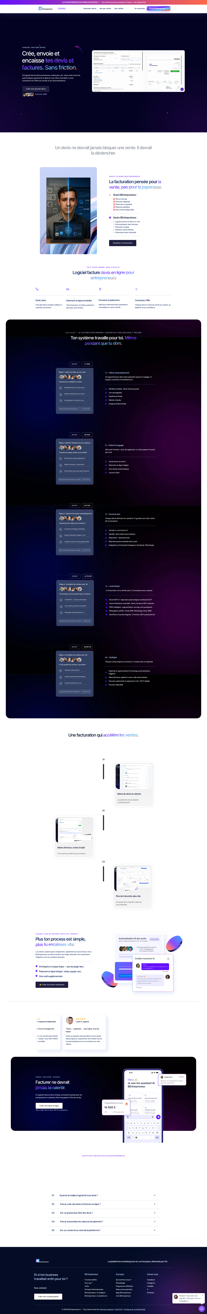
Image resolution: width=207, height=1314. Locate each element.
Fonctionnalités (91, 1280)
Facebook (151, 1280)
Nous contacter (40, 1288)
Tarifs (87, 1286)
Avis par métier (105, 8)
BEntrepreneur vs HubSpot (95, 1293)
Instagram (151, 1283)
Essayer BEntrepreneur (157, 8)
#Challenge (120, 1283)
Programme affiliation (124, 1286)
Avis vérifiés (118, 8)
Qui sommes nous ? (123, 1280)
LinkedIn (150, 1286)
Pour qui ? (88, 1283)
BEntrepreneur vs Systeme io (96, 1296)
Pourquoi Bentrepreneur (94, 1289)
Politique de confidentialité (134, 1309)
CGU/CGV (119, 1309)
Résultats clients (90, 8)
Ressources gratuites (124, 1289)
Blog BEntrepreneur (123, 1293)
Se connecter (140, 8)
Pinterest (150, 1293)
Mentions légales (106, 1309)
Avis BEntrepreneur (123, 1296)
